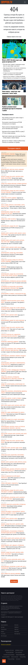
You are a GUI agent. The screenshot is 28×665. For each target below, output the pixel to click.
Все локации (4, 635)
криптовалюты (21, 363)
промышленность (6, 378)
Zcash (4, 596)
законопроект (5, 428)
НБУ (3, 242)
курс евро (7, 242)
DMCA (4, 661)
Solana (3, 192)
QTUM (11, 600)
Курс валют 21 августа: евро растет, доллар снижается (12, 315)
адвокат (14, 198)
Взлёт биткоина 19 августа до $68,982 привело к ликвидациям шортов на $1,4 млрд (13, 569)
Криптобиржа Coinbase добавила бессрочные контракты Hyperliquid (11, 506)
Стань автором (18, 652)
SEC (13, 334)
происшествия (15, 288)
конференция (5, 533)
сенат (14, 513)
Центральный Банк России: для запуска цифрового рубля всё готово (13, 276)
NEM (2, 598)
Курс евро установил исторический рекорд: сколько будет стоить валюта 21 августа (13, 407)
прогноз (11, 205)
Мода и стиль (5, 206)
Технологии (3, 629)
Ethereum (8, 334)
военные (14, 183)
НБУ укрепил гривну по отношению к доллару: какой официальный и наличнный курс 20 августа (13, 526)
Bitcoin (12, 169)
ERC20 (4, 598)
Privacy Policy (23, 656)
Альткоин (21, 320)
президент (13, 363)
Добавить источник (9, 650)
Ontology (15, 599)
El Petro (9, 596)
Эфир (9, 219)
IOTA (6, 596)
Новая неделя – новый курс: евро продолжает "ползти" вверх (13, 248)
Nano (18, 600)
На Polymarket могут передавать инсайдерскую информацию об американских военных (12, 380)
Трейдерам (13, 281)
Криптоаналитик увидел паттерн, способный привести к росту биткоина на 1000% (12, 500)
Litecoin (9, 595)
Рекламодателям (10, 652)
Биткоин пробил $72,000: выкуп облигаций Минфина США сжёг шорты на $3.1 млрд (14, 372)
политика (4, 341)
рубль (11, 275)
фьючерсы (17, 334)
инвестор (15, 260)
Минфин (12, 154)
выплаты (24, 391)
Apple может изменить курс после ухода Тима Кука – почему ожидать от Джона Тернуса (13, 207)
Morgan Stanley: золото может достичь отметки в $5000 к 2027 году (13, 262)
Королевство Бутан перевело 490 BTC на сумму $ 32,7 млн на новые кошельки (13, 214)
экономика (8, 178)
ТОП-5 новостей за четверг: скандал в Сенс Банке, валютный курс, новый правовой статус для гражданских (13, 351)
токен (3, 476)
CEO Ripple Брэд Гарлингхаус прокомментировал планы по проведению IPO (13, 561)
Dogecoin (19, 599)
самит (6, 205)
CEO (3, 561)
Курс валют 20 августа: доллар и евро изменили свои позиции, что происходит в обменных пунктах (13, 540)
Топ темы (3, 633)
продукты (18, 469)
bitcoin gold (7, 600)
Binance (23, 308)
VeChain (11, 598)
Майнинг (17, 627)
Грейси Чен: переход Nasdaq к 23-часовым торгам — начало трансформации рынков (13, 421)
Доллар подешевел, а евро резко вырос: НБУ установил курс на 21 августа (13, 449)
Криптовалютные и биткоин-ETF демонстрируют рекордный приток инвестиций (12, 255)
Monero (20, 595)
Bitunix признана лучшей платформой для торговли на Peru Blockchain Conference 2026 (13, 534)
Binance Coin (19, 598)
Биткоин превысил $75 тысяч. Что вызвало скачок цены (13, 283)
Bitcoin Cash (15, 596)
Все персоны (17, 633)
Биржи (2, 631)
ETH (13, 470)
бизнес (20, 233)
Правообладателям (20, 654)
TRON (17, 595)
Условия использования (9, 654)
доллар (18, 176)
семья (3, 364)
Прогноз (16, 629)
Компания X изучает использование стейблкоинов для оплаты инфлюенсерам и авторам (13, 393)
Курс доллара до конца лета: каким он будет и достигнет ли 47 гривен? (13, 235)
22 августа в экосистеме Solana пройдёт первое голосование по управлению (13, 193)
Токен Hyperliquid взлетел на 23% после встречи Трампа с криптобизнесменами (14, 484)
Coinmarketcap (5, 286)
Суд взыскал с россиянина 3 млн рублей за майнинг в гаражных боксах (12, 303)
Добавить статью (19, 650)
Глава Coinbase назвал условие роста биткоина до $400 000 (13, 296)
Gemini (3, 386)
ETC (6, 598)
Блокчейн (13, 286)
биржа (3, 547)
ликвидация (15, 370)
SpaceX (3, 393)
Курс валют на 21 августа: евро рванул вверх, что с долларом (12, 329)
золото (3, 261)
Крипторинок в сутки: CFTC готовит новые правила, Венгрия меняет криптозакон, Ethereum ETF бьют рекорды (13, 337)
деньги (15, 275)
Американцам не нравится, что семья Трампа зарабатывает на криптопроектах (12, 365)
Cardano (6, 599)
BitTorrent (14, 600)
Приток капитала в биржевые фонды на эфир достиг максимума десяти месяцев (13, 220)
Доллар (2, 627)
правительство (6, 213)
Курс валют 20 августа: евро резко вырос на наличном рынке (12, 519)
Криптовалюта (4, 625)
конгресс (15, 336)
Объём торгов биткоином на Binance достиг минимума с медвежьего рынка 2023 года (13, 547)
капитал (22, 191)
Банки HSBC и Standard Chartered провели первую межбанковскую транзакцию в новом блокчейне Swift (13, 457)
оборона (24, 183)
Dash (21, 596)
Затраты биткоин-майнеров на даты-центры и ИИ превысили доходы (12, 358)
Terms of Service (14, 656)
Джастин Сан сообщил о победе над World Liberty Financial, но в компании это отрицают (12, 199)
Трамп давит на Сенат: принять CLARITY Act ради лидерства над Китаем (13, 514)
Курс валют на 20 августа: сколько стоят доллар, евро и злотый (12, 554)
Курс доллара (20, 240)
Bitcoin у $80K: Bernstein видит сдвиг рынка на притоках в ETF (12, 171)
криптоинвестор (20, 384)
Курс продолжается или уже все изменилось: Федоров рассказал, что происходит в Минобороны (14, 70)
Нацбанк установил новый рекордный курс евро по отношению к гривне (11, 242)
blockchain (13, 533)
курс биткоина (8, 499)
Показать (3, 614)
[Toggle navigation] (25, 2)
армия (19, 183)
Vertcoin (14, 598)
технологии (20, 274)
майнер (18, 356)
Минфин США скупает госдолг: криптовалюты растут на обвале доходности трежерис (13, 155)
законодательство (21, 294)
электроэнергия (11, 301)
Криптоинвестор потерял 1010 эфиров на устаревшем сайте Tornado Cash (13, 414)
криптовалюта (5, 154)
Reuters (8, 364)
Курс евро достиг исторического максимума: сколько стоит (13, 443)
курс (14, 176)
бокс (3, 302)
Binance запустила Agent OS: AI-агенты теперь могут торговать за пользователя (13, 310)
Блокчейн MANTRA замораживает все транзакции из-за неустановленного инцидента (12, 289)
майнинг (4, 301)
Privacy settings (11, 659)
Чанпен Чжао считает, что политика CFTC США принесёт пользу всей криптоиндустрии (13, 343)
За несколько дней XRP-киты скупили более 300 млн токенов (13, 322)
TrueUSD (2, 600)
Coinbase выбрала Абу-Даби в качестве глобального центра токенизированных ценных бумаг (13, 399)
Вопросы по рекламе (5, 644)
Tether (19, 596)
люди (9, 183)
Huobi (10, 599)
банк (3, 178)
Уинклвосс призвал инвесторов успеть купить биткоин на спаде (13, 386)
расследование (6, 288)
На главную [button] (14, 581)
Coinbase (12, 294)
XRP (17, 320)
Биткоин (16, 625)
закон (16, 169)
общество (9, 176)
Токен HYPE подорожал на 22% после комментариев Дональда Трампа (13, 478)
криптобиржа (5, 294)
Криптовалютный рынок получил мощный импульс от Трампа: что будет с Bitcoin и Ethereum (13, 430)
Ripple (20, 559)
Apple (23, 205)
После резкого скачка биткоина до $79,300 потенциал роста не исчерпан (13, 227)
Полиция (4, 267)
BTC (11, 213)
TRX (1, 596)
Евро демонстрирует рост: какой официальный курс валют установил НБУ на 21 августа (13, 464)
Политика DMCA (6, 656)
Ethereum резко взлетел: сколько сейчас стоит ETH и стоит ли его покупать (13, 471)
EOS (12, 595)
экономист (8, 554)
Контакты (18, 659)
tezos (12, 599)
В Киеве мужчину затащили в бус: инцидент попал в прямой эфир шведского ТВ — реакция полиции (12, 268)
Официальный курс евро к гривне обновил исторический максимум (12, 436)
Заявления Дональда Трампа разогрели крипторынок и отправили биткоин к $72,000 (14, 492)
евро (22, 176)
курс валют (13, 240)
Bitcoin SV (3, 599)
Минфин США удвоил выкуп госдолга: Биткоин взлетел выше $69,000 (13, 575)
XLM (8, 598)
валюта (4, 176)
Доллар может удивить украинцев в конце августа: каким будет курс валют (13, 179)
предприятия (17, 391)
